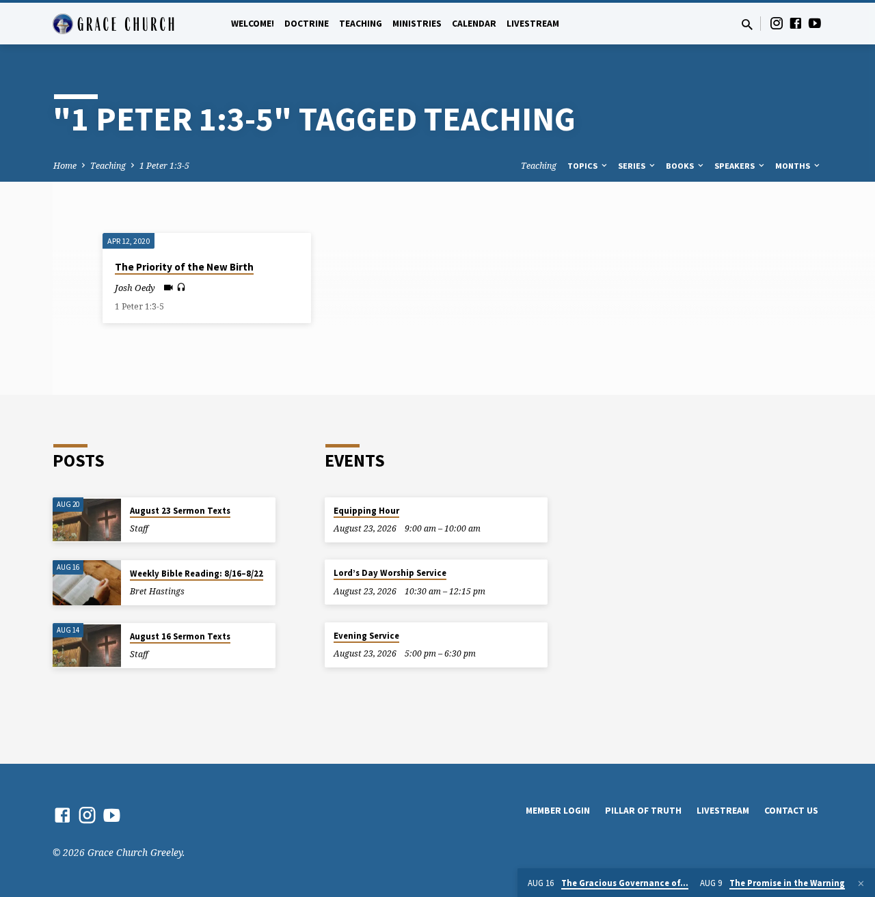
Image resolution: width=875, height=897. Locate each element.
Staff (139, 528)
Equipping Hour (366, 510)
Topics (583, 166)
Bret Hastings (157, 591)
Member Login (558, 810)
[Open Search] (747, 24)
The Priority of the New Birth (184, 266)
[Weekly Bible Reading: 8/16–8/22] (87, 583)
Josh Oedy (135, 287)
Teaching (360, 23)
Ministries (417, 23)
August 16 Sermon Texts (180, 636)
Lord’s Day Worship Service (390, 573)
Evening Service (366, 635)
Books (681, 166)
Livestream (533, 23)
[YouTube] (814, 23)
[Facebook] (795, 23)
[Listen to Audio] (181, 287)
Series (632, 166)
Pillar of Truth (643, 810)
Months (793, 166)
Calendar (474, 23)
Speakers (735, 166)
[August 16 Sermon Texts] (87, 646)
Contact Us (791, 810)
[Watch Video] (168, 287)
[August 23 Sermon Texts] (87, 520)
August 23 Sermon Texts (180, 510)
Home (65, 165)
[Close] (861, 883)
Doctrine (306, 23)
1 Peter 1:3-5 (164, 165)
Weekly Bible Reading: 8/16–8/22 (196, 573)
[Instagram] (776, 23)
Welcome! (252, 23)
